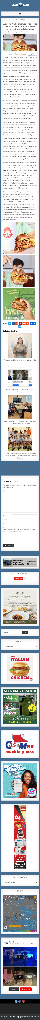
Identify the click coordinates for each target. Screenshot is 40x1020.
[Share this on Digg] (31, 323)
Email (5, 520)
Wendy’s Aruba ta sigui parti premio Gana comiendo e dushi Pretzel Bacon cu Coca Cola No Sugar (20, 26)
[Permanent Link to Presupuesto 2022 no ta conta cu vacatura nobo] (20, 345)
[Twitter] (16, 1001)
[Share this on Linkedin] (34, 323)
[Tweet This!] (9, 323)
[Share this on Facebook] (13, 323)
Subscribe (27, 989)
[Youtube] (23, 1001)
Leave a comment (28, 32)
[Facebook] (19, 1001)
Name (5, 516)
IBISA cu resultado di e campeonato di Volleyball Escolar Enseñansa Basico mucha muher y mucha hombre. (20, 455)
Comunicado (20, 20)
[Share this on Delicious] (19, 326)
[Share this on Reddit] (24, 323)
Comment (6, 491)
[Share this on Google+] (16, 323)
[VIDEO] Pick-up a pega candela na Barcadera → (23, 471)
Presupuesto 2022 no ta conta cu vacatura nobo (20, 360)
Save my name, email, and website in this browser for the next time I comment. (19, 530)
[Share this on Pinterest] (20, 323)
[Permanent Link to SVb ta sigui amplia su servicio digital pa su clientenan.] (20, 375)
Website (5, 523)
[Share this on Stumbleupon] (27, 323)
